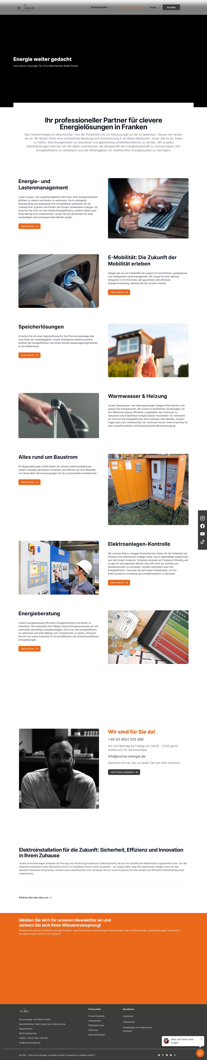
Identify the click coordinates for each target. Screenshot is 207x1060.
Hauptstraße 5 (25, 1028)
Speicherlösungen (96, 1034)
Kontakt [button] (171, 7)
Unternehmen (94, 1020)
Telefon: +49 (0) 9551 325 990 (33, 1038)
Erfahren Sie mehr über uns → (35, 897)
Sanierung (93, 1030)
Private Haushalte (96, 1016)
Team (153, 7)
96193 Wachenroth (28, 1033)
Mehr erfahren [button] (27, 226)
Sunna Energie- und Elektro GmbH (34, 1019)
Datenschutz (129, 1022)
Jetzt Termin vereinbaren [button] (122, 772)
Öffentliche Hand (96, 1025)
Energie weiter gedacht (130, 7)
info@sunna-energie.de (29, 1042)
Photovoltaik (99, 7)
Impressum (128, 1016)
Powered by (80, 1055)
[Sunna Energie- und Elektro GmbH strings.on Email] (159, 1055)
